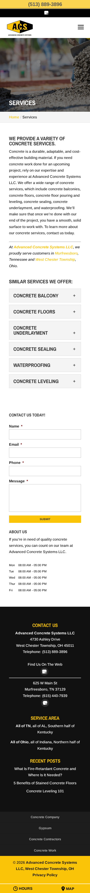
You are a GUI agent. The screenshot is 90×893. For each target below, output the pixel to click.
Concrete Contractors (45, 839)
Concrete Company (45, 817)
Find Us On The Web (45, 664)
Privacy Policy (45, 875)
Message (18, 481)
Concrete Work (45, 850)
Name (15, 426)
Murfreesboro (66, 253)
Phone (16, 463)
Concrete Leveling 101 (45, 791)
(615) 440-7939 (54, 696)
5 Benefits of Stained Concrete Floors (45, 783)
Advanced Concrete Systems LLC (43, 247)
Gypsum (45, 828)
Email (15, 444)
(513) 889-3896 (45, 4)
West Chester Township (55, 259)
